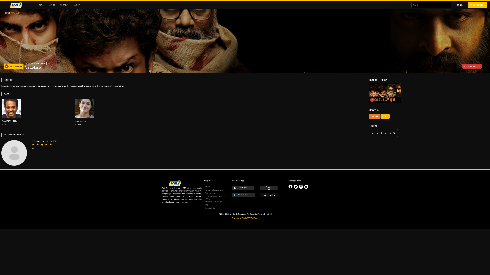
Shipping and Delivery (213, 202)
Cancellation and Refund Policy (215, 197)
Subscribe (478, 5)
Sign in (460, 5)
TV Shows (64, 5)
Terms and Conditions (214, 190)
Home (41, 5)
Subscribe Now (15, 66)
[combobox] (428, 5)
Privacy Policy (210, 193)
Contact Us (210, 208)
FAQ (207, 205)
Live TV (77, 5)
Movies (52, 5)
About (207, 186)
